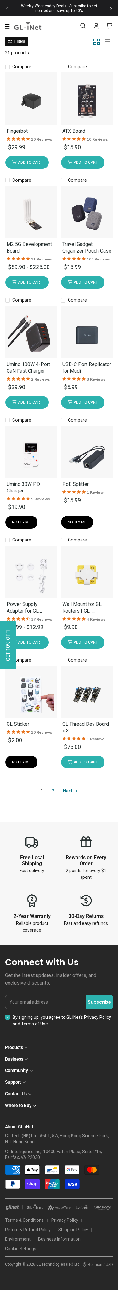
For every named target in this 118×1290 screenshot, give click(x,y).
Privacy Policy (97, 1017)
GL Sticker (18, 724)
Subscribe (99, 1002)
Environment (18, 1239)
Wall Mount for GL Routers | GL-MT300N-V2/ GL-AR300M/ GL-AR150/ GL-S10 (86, 607)
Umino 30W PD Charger (23, 487)
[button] (8, 645)
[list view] (107, 42)
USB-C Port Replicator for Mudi (86, 367)
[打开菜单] (7, 26)
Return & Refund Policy (28, 1229)
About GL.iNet (19, 1126)
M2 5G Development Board (29, 247)
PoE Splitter (75, 484)
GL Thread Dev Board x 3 (85, 727)
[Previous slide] (7, 8)
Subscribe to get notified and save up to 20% (66, 8)
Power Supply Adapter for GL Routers (23, 607)
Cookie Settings (20, 1248)
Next (68, 791)
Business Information (59, 1239)
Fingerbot (17, 131)
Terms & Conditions (24, 1220)
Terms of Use (34, 1023)
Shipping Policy (73, 1229)
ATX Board (73, 131)
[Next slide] (111, 8)
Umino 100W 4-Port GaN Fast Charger (28, 367)
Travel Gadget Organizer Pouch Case (86, 247)
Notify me (21, 522)
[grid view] (96, 42)
